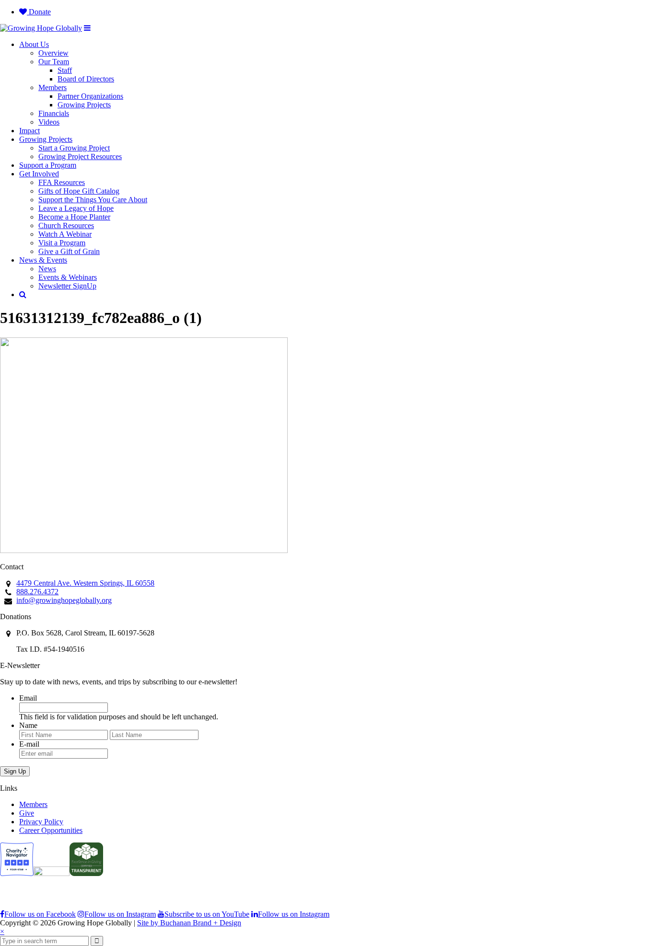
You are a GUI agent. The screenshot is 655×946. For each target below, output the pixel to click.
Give (26, 813)
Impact (29, 131)
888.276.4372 (37, 592)
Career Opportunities (50, 830)
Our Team (53, 62)
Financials (53, 113)
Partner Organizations (90, 96)
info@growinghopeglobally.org (64, 600)
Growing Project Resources (80, 156)
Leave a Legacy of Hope (76, 208)
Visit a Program (61, 243)
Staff (65, 70)
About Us (34, 44)
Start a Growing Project (74, 148)
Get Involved (39, 174)
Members (52, 87)
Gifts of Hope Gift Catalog (78, 191)
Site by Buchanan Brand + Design (189, 923)
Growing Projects (84, 105)
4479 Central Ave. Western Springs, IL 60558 (85, 583)
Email (28, 698)
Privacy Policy (41, 822)
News (47, 269)
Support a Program (47, 165)
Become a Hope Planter (74, 217)
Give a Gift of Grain (69, 251)
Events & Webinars (67, 277)
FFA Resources (61, 182)
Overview (53, 53)
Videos (48, 122)
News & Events (43, 260)
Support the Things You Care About (92, 200)
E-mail (29, 744)
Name (28, 725)
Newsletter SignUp (67, 286)
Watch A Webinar (65, 234)
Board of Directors (86, 79)
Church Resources (66, 225)
